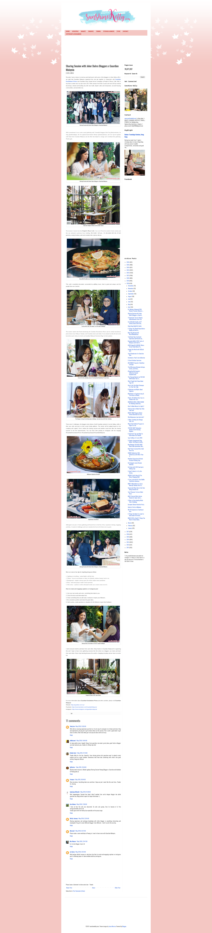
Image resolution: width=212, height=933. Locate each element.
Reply (71, 735)
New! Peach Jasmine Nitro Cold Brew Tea (136, 449)
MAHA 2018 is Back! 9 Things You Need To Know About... (136, 519)
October (130, 291)
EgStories (72, 767)
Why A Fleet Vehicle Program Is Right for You (136, 424)
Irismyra (72, 780)
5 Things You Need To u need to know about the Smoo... (136, 514)
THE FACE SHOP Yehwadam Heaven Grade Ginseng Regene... (134, 429)
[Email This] (66, 73)
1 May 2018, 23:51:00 (80, 852)
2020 (128, 278)
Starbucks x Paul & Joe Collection (136, 358)
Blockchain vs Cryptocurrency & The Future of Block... (136, 394)
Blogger (124, 926)
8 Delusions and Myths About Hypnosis (135, 390)
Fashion (90, 31)
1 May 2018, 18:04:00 (80, 780)
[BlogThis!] (68, 73)
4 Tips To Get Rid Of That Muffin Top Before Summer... (136, 480)
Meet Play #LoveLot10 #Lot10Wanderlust (133, 333)
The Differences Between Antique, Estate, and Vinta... (136, 368)
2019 (128, 281)
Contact (125, 31)
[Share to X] (70, 73)
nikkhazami (73, 741)
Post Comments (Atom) (79, 891)
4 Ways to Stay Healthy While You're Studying (135, 501)
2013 (128, 542)
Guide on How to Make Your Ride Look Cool (136, 409)
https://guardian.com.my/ (77, 704)
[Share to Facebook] (71, 73)
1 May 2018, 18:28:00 (85, 792)
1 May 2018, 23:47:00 (81, 841)
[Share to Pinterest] (73, 73)
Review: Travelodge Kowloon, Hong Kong (134, 135)
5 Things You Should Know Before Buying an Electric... (136, 329)
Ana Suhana (73, 804)
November (130, 288)
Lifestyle (75, 31)
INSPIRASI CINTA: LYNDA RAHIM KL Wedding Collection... (136, 403)
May (129, 304)
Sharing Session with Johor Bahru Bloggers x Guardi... (135, 314)
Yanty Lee (72, 726)
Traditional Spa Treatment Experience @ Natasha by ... (135, 337)
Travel (98, 31)
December (131, 286)
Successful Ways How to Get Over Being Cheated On (136, 488)
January (130, 528)
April (129, 307)
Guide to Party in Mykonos (134, 507)
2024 (128, 267)
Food (118, 31)
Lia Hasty (72, 852)
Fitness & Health (108, 31)
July (129, 299)
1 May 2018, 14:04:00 (81, 741)
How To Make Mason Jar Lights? (136, 406)
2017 (128, 532)
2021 (128, 275)
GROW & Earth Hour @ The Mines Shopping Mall (135, 476)
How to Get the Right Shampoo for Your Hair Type (136, 386)
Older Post (117, 888)
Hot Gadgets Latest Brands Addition (135, 464)
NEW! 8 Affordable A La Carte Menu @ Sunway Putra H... (135, 484)
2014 (128, 540)
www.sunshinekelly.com (130, 118)
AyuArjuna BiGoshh (74, 792)
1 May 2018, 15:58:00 (81, 767)
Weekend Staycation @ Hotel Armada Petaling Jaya (135, 459)
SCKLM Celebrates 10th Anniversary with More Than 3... (135, 454)
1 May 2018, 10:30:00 (80, 726)
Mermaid (72, 831)
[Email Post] (71, 713)
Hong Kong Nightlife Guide (134, 326)
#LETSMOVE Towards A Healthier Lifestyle (136, 364)
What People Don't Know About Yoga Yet (135, 382)
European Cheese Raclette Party (136, 505)
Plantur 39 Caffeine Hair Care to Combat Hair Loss (136, 398)
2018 (128, 283)
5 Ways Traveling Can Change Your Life (135, 420)
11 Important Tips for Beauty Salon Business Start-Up (135, 318)
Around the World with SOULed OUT (136, 350)
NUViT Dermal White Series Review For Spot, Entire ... (135, 497)
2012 (128, 545)
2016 (128, 534)
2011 (128, 548)
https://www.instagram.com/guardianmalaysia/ (84, 709)
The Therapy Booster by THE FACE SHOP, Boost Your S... (136, 378)
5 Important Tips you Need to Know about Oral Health (135, 434)
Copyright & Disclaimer (73, 34)
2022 (128, 273)
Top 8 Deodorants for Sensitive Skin (136, 354)
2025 (128, 265)
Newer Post (69, 888)
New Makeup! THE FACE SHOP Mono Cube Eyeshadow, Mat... (136, 445)
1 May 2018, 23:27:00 (80, 831)
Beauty (83, 31)
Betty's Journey (74, 818)
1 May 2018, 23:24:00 (83, 818)
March (130, 523)
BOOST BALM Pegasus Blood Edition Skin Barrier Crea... (135, 413)
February (130, 526)
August (130, 296)
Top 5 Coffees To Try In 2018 (135, 438)
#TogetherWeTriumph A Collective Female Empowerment (134, 372)
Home (68, 31)
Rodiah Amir (73, 753)
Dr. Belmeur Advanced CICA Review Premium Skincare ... (135, 310)
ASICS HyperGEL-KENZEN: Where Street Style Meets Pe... (136, 346)
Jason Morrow (112, 926)
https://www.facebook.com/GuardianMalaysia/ (84, 707)
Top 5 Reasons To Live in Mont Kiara (135, 493)
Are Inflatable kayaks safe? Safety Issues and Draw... (135, 322)
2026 (128, 262)
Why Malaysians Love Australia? (136, 417)
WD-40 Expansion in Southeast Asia (136, 510)
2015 (128, 537)
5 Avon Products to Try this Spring (135, 472)
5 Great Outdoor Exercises (134, 360)
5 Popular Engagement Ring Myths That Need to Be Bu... (135, 441)
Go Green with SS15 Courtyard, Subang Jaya (136, 468)
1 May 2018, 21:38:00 (81, 804)
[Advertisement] (106, 49)
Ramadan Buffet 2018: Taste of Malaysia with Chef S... (136, 342)
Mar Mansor (73, 841)
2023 (128, 270)
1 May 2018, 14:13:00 (82, 753)
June (129, 302)
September (131, 294)
